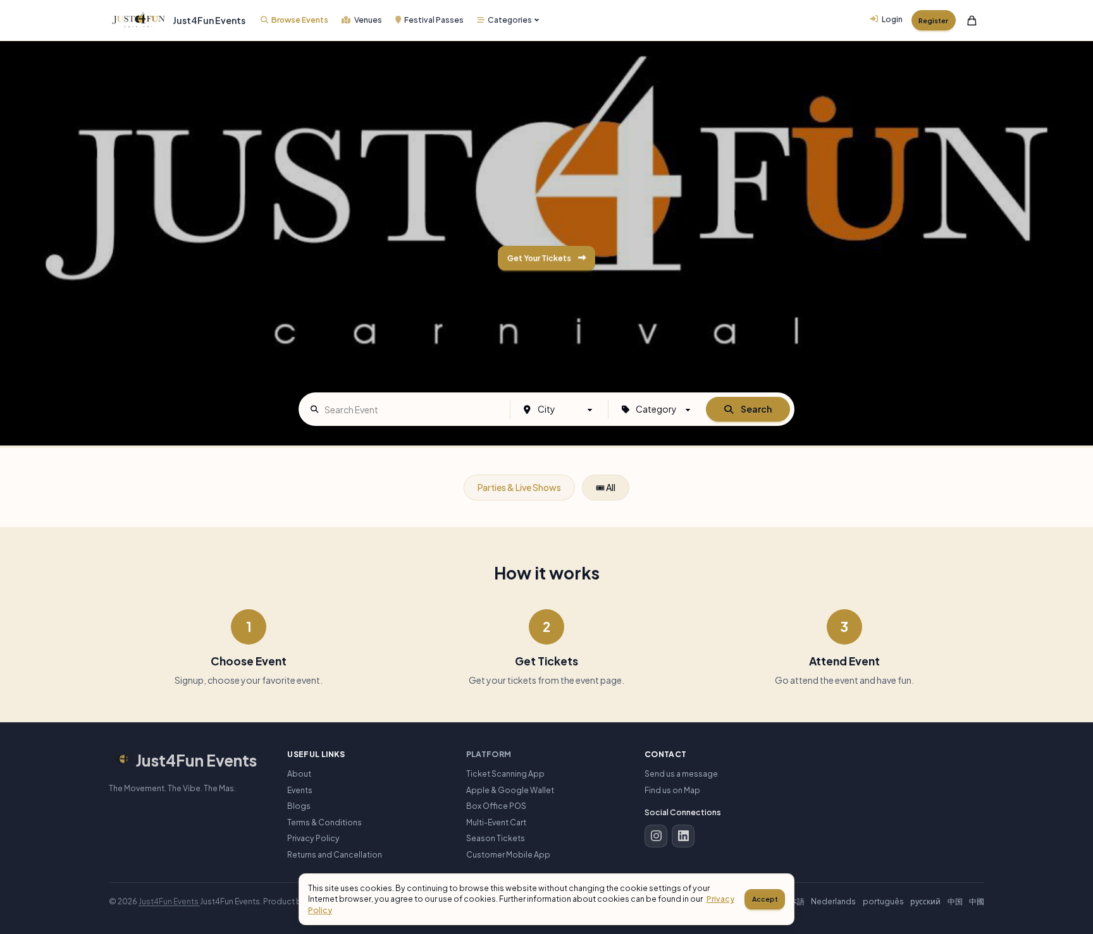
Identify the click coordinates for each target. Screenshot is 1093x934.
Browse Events (299, 20)
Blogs (299, 806)
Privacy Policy (313, 838)
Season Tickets (495, 838)
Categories (510, 20)
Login (892, 19)
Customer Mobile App (508, 854)
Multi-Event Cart (496, 822)
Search (756, 409)
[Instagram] (656, 836)
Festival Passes (434, 20)
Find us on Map (672, 790)
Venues (368, 20)
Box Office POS (496, 806)
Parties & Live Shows (519, 487)
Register (933, 20)
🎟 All (605, 487)
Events (299, 790)
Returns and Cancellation (334, 854)
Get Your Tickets (541, 258)
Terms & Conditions (324, 822)
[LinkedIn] (683, 836)
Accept (765, 899)
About (299, 773)
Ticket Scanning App (505, 773)
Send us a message (681, 773)
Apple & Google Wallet (510, 790)
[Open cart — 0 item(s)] (972, 20)
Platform (488, 754)
